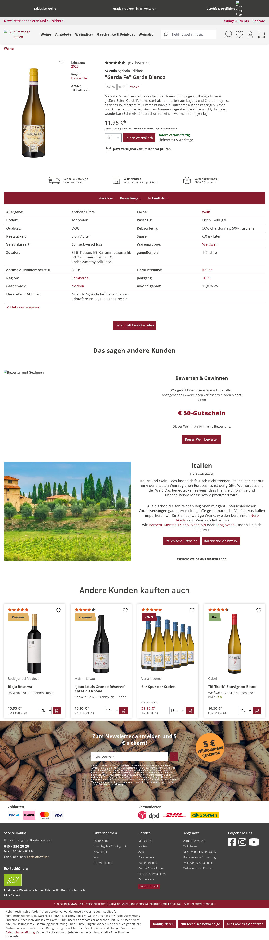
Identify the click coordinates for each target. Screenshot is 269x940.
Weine (46, 34)
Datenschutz (146, 857)
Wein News (190, 846)
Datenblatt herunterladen (134, 325)
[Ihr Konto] (250, 34)
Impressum (101, 841)
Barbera (155, 524)
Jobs (96, 857)
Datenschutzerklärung (111, 784)
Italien (207, 270)
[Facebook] (232, 842)
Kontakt (143, 846)
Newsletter (100, 852)
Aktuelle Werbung (194, 841)
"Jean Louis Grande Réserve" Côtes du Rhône (100, 688)
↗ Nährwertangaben (23, 307)
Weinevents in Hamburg (198, 863)
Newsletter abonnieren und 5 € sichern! (34, 21)
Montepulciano (176, 524)
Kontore (259, 21)
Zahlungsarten (147, 879)
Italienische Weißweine (221, 541)
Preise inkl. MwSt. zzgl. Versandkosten (155, 128)
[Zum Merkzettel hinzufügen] (61, 62)
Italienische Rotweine (181, 541)
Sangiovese (225, 524)
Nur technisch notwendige (200, 924)
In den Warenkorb (139, 138)
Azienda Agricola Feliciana (124, 71)
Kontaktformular (38, 857)
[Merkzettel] (239, 34)
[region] (134, 649)
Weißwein (210, 244)
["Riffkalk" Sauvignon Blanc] (234, 644)
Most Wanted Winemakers (199, 852)
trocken (78, 286)
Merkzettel (145, 841)
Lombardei (79, 78)
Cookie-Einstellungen (151, 868)
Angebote (63, 34)
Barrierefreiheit (147, 863)
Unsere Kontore (103, 863)
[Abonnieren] (174, 756)
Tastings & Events (235, 21)
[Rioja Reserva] (34, 644)
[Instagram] (243, 842)
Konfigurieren (163, 924)
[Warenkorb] (261, 34)
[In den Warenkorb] (57, 710)
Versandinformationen (152, 874)
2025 (75, 66)
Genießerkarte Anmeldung (199, 857)
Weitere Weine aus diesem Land (202, 559)
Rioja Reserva (20, 686)
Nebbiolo (198, 524)
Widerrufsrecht (149, 886)
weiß (206, 212)
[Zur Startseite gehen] (18, 34)
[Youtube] (253, 842)
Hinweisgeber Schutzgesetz (110, 846)
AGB (141, 852)
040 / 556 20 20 (16, 846)
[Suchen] (165, 34)
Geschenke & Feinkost (116, 34)
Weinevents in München (198, 868)
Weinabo (146, 34)
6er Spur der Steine (158, 686)
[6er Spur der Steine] (167, 644)
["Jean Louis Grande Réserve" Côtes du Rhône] (101, 644)
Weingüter (84, 34)
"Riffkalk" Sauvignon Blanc (232, 686)
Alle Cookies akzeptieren (245, 924)
